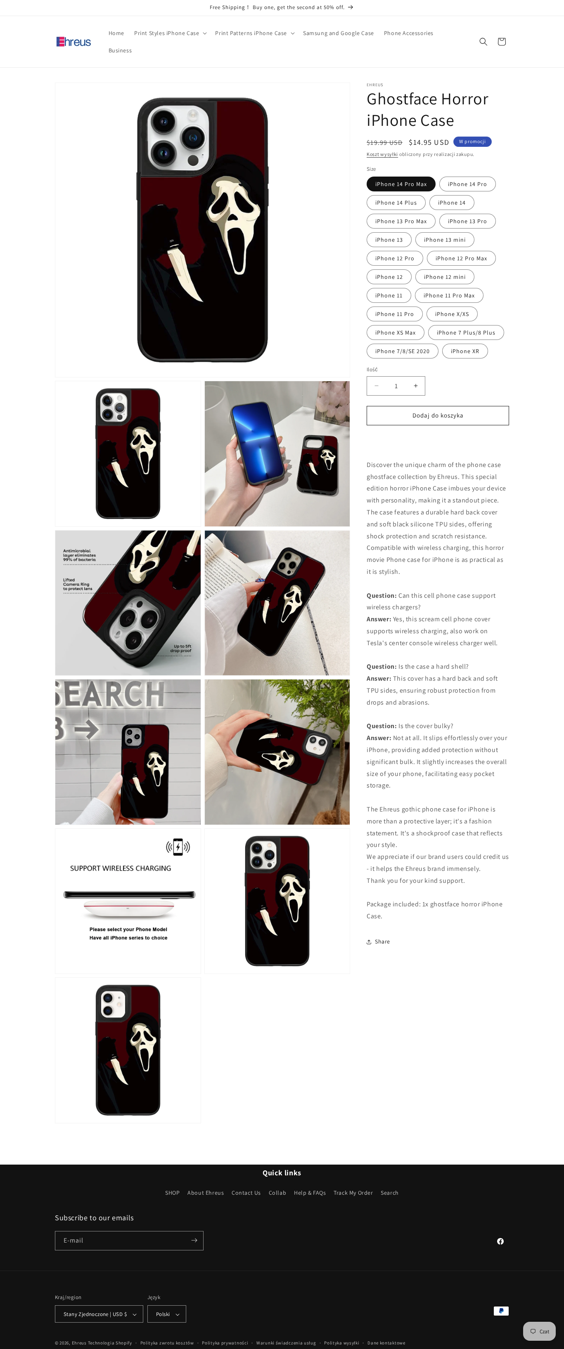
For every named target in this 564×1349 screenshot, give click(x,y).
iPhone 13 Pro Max (401, 221)
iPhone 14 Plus (396, 202)
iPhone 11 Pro (394, 314)
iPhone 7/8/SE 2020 (402, 351)
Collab (278, 1193)
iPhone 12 (389, 277)
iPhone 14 (452, 202)
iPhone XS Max (395, 332)
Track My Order (353, 1193)
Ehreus (79, 1343)
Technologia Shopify (110, 1343)
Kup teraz (438, 439)
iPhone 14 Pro (467, 184)
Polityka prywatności (225, 1343)
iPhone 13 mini (445, 239)
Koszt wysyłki (382, 154)
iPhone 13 (389, 239)
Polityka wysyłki (341, 1343)
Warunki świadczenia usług (286, 1343)
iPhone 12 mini (445, 277)
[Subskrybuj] (194, 1240)
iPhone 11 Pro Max (449, 295)
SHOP (172, 1193)
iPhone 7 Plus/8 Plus (466, 332)
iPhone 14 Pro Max (401, 184)
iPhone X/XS (452, 314)
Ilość (372, 369)
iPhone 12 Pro (395, 258)
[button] (169, 33)
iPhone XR (465, 351)
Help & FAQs (310, 1193)
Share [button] (382, 941)
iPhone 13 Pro (467, 221)
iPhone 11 (389, 295)
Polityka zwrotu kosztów (167, 1343)
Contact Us (246, 1193)
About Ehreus (205, 1193)
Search (390, 1193)
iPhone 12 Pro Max (461, 258)
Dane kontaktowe (386, 1343)
